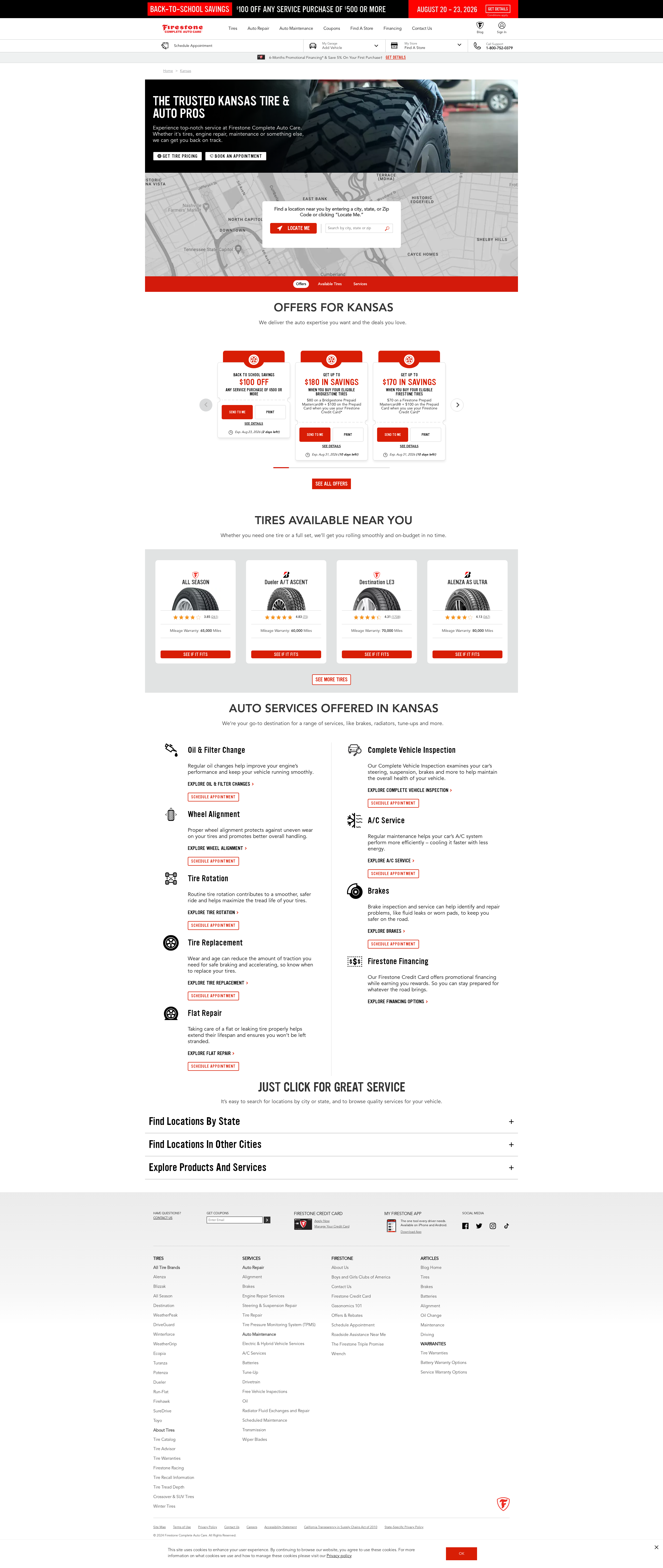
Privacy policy (339, 1556)
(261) (214, 617)
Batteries (250, 1363)
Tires (425, 1277)
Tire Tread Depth (168, 1487)
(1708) (396, 617)
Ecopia (159, 1354)
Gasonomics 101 (347, 1306)
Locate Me (299, 228)
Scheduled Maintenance (264, 1421)
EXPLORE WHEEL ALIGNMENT (215, 848)
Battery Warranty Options (443, 1363)
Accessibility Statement (280, 1527)
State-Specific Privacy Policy (404, 1527)
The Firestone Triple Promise (358, 1344)
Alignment (252, 1277)
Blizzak (159, 1287)
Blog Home (431, 1268)
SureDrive (162, 1411)
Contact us (162, 1218)
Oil (245, 1401)
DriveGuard (164, 1325)
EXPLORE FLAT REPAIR (209, 1053)
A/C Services (254, 1354)
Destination (163, 1306)
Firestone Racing (168, 1468)
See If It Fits (195, 654)
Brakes (248, 1287)
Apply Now (322, 1221)
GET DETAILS (396, 57)
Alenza (159, 1277)
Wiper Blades (254, 1440)
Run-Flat (160, 1392)
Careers (252, 1527)
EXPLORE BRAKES (384, 931)
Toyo (157, 1421)
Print (270, 412)
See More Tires (331, 679)
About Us (340, 1268)
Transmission (254, 1430)
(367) (486, 617)
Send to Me (237, 412)
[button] (232, 28)
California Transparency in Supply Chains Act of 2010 (340, 1527)
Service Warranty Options (444, 1372)
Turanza (160, 1363)
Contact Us (341, 1287)
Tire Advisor (164, 1449)
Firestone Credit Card (351, 1297)
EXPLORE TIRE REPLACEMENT (216, 982)
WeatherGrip (165, 1344)
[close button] (656, 1547)
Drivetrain (251, 1382)
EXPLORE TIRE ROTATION (211, 912)
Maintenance (432, 1325)
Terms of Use (182, 1527)
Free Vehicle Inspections (264, 1392)
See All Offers (331, 483)
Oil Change (431, 1316)
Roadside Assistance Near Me (359, 1335)
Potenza (160, 1373)
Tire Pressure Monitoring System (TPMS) (278, 1325)
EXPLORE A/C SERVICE (389, 860)
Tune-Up (250, 1373)
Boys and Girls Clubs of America (361, 1277)
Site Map (159, 1527)
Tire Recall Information (173, 1478)
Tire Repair (252, 1315)
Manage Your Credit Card (331, 1226)
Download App (411, 1232)
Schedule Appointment (353, 1325)
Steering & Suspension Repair (269, 1306)
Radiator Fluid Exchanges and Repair (275, 1411)
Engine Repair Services (263, 1296)
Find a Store (387, 228)
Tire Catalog (164, 1440)
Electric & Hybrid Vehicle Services (273, 1344)
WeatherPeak (165, 1315)
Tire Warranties (167, 1459)
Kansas (185, 71)
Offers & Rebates (347, 1316)
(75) (305, 617)
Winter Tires (164, 1507)
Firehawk (161, 1402)
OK (461, 1554)
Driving (427, 1335)
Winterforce (164, 1335)
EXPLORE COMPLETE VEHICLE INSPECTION (408, 790)
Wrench (339, 1354)
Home (168, 71)
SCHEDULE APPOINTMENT (213, 797)
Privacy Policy (207, 1527)
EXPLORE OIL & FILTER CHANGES (219, 784)
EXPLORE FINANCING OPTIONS (396, 1001)
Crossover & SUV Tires (173, 1497)
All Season (162, 1296)
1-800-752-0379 (499, 48)
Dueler (159, 1383)
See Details (253, 423)
